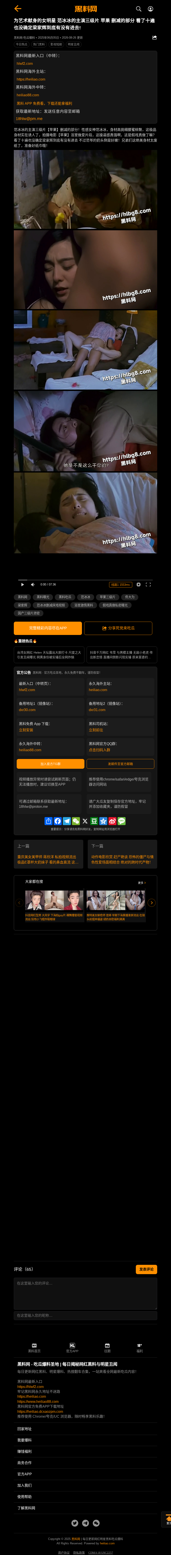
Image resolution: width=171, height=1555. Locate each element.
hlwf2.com (25, 63)
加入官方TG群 (51, 764)
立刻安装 (26, 730)
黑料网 (22, 597)
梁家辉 (22, 605)
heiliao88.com (28, 95)
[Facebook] (58, 821)
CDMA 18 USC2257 (100, 1552)
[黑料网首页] (85, 9)
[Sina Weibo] (112, 821)
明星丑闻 (73, 44)
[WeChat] (76, 821)
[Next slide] (152, 903)
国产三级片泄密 (29, 613)
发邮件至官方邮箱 (120, 764)
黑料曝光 (43, 597)
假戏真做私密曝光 (115, 605)
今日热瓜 (21, 44)
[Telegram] (67, 821)
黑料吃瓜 (65, 597)
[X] (85, 821)
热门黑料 (39, 44)
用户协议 (64, 1552)
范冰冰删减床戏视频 (51, 605)
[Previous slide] (19, 903)
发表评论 (146, 1269)
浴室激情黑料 (83, 605)
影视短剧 (56, 44)
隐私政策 (79, 1552)
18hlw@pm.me (29, 118)
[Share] (49, 821)
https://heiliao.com (31, 79)
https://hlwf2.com (30, 1387)
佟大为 (129, 597)
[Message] (122, 821)
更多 (140, 883)
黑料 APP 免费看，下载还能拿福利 (44, 103)
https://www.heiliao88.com (38, 1401)
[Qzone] (103, 821)
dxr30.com (27, 710)
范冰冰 (85, 597)
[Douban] (94, 821)
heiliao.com (98, 690)
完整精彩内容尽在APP (48, 628)
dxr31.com (97, 710)
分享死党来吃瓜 (121, 628)
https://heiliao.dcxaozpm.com (40, 1411)
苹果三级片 (107, 597)
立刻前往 (96, 730)
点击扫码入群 (99, 750)
